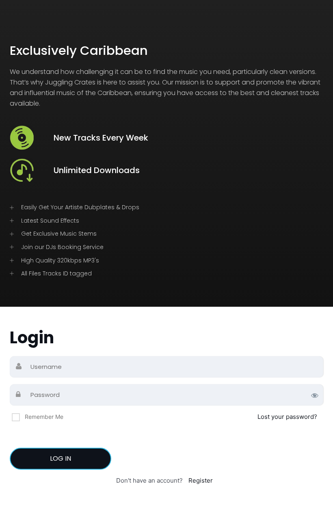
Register (200, 480)
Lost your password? (287, 416)
